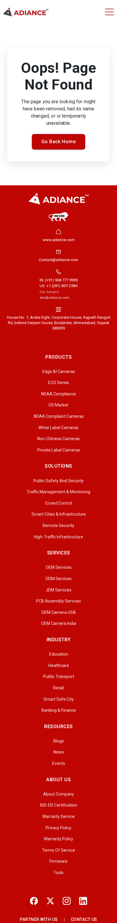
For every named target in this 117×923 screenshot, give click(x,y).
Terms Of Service (58, 850)
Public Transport (58, 676)
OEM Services (59, 567)
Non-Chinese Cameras (58, 438)
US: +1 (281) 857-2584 (58, 285)
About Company (58, 794)
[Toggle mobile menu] (109, 11)
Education (58, 654)
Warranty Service (58, 816)
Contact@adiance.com (58, 260)
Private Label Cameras (58, 450)
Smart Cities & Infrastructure (59, 514)
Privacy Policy (58, 827)
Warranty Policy (58, 838)
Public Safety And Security (58, 480)
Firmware (59, 861)
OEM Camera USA (58, 612)
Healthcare (58, 665)
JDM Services (58, 590)
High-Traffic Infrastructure (58, 536)
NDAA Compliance (58, 394)
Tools (58, 872)
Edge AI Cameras (58, 371)
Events (58, 763)
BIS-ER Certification (58, 805)
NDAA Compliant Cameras (59, 416)
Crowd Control (58, 503)
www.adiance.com (59, 240)
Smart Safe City (59, 699)
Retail (58, 687)
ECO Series (58, 382)
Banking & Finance (58, 710)
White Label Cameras (58, 427)
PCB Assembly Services (58, 601)
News (58, 752)
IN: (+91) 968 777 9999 (59, 280)
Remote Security (58, 525)
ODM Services (58, 578)
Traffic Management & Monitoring (58, 491)
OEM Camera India (58, 623)
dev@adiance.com (55, 297)
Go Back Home (58, 141)
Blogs (58, 741)
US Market (58, 405)
